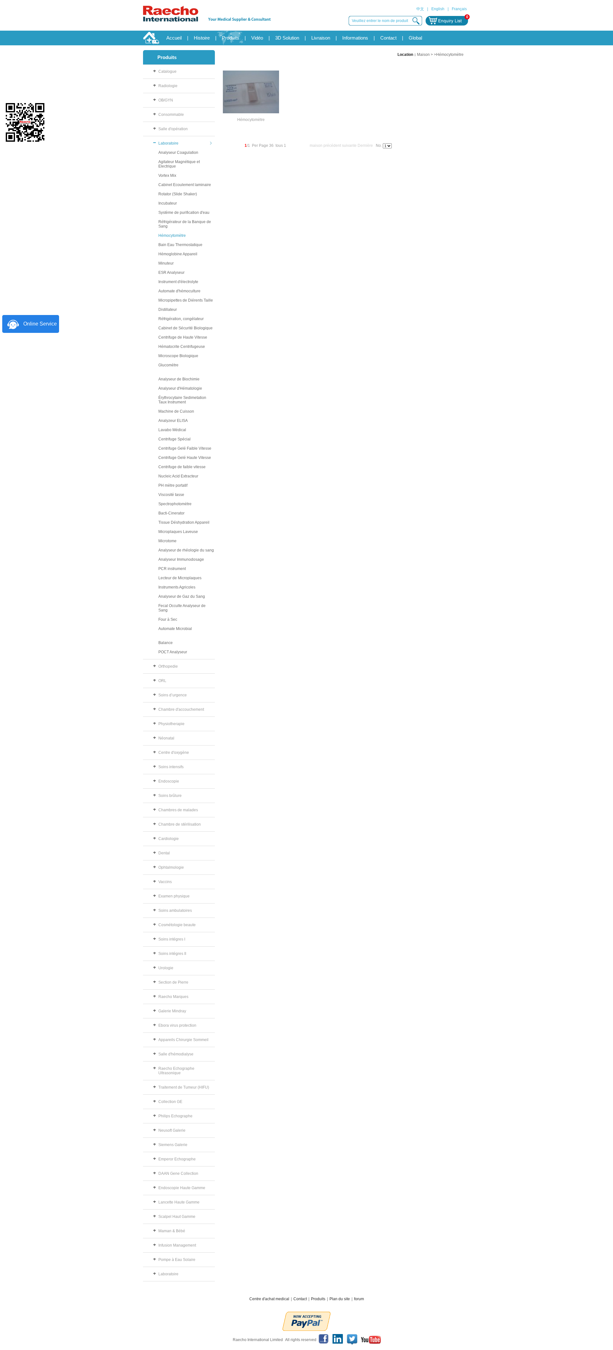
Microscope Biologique (178, 356)
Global (415, 38)
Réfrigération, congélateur (181, 319)
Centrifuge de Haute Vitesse (182, 337)
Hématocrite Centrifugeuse (181, 346)
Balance (165, 643)
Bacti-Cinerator (171, 513)
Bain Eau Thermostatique (180, 245)
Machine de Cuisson (176, 411)
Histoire (202, 38)
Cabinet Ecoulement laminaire (184, 185)
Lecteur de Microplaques (179, 578)
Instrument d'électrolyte (178, 282)
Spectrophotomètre (175, 504)
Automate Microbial (175, 628)
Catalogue (167, 71)
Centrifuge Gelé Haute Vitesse (184, 457)
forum (359, 1299)
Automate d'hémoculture (179, 291)
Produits (230, 38)
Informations (355, 38)
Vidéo (257, 38)
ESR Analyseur (171, 272)
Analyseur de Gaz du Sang (181, 596)
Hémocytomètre (172, 235)
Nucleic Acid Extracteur (178, 476)
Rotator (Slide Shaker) (177, 194)
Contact (388, 38)
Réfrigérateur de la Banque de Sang (184, 224)
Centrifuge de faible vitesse (182, 467)
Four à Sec (167, 619)
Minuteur (166, 263)
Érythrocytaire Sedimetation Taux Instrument (182, 399)
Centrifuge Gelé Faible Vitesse (184, 448)
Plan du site (339, 1299)
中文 (420, 9)
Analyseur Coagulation (178, 152)
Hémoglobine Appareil (177, 254)
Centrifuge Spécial (174, 439)
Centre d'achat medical (269, 1299)
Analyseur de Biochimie (179, 379)
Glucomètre (168, 365)
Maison (423, 54)
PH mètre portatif (172, 485)
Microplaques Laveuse (178, 531)
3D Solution (287, 38)
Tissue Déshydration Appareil (183, 522)
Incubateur (167, 203)
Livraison (320, 38)
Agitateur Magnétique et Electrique (179, 164)
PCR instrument (172, 568)
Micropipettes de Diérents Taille (185, 300)
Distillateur (167, 309)
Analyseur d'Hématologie (180, 388)
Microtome (167, 541)
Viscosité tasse (171, 494)
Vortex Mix (167, 175)
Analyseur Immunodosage (181, 559)
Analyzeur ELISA (173, 420)
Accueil (174, 38)
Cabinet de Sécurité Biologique (185, 328)
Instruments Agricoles (176, 587)
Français (459, 9)
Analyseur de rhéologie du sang (186, 550)
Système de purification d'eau (183, 212)
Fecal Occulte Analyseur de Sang (182, 608)
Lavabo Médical (172, 430)
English (437, 9)
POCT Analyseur (172, 652)
